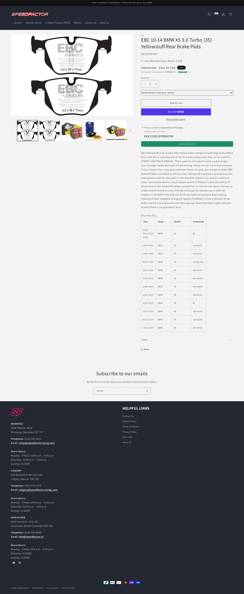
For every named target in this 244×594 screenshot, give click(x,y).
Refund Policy (129, 421)
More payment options (176, 119)
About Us (127, 442)
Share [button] (146, 349)
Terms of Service (131, 426)
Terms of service (68, 588)
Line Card (127, 437)
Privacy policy (52, 588)
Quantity (145, 77)
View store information (158, 136)
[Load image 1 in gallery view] (27, 130)
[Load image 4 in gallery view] (94, 130)
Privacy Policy (130, 431)
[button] (209, 14)
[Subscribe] (146, 391)
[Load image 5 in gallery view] (116, 130)
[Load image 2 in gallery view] (49, 130)
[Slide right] (130, 130)
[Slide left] (13, 130)
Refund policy (38, 588)
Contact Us (128, 416)
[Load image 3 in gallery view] (72, 130)
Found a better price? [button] (187, 144)
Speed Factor (23, 588)
